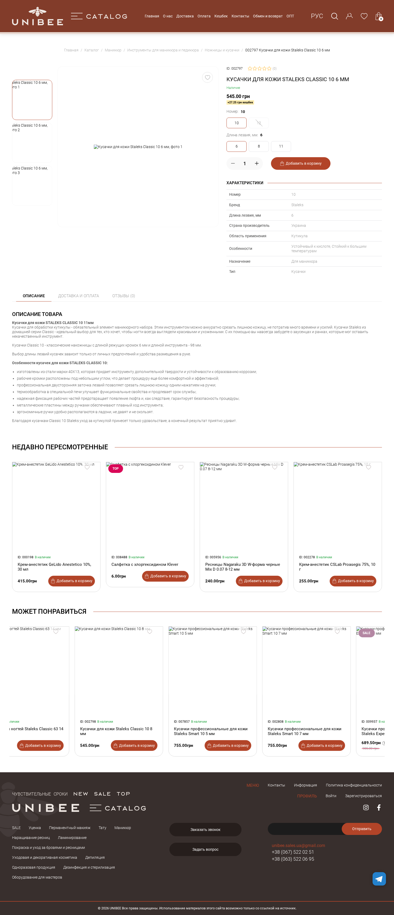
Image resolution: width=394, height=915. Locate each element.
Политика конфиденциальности (354, 785)
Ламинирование (72, 837)
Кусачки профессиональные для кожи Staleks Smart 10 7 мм (242, 731)
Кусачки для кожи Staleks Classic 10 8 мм (54, 731)
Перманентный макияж (70, 828)
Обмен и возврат (268, 16)
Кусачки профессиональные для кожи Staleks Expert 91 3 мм (336, 731)
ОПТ (290, 16)
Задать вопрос (205, 849)
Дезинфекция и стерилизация (89, 867)
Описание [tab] (34, 295)
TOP (123, 793)
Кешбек (221, 16)
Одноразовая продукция (33, 867)
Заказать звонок (206, 829)
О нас (168, 16)
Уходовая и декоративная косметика (44, 857)
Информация (305, 785)
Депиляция (95, 857)
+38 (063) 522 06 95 (293, 859)
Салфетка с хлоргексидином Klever (144, 564)
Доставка (185, 16)
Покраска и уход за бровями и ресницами (48, 847)
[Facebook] (379, 807)
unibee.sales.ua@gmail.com (298, 845)
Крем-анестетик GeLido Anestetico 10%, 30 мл (54, 567)
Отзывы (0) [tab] (123, 295)
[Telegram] (379, 879)
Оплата (204, 16)
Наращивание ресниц (31, 837)
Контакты (240, 16)
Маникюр (122, 828)
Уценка (35, 828)
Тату (102, 828)
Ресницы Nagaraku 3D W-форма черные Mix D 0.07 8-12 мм (242, 567)
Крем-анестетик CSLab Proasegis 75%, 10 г (337, 567)
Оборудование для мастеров (37, 877)
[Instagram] (366, 807)
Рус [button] (317, 16)
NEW (80, 793)
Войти (331, 796)
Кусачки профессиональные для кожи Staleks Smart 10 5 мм (148, 731)
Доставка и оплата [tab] (78, 295)
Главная (152, 16)
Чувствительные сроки (40, 793)
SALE (102, 793)
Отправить (361, 829)
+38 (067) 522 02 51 (293, 852)
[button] (32, 100)
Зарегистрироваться (363, 796)
